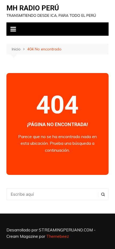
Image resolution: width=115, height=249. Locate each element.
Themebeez (57, 236)
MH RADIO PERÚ (32, 8)
